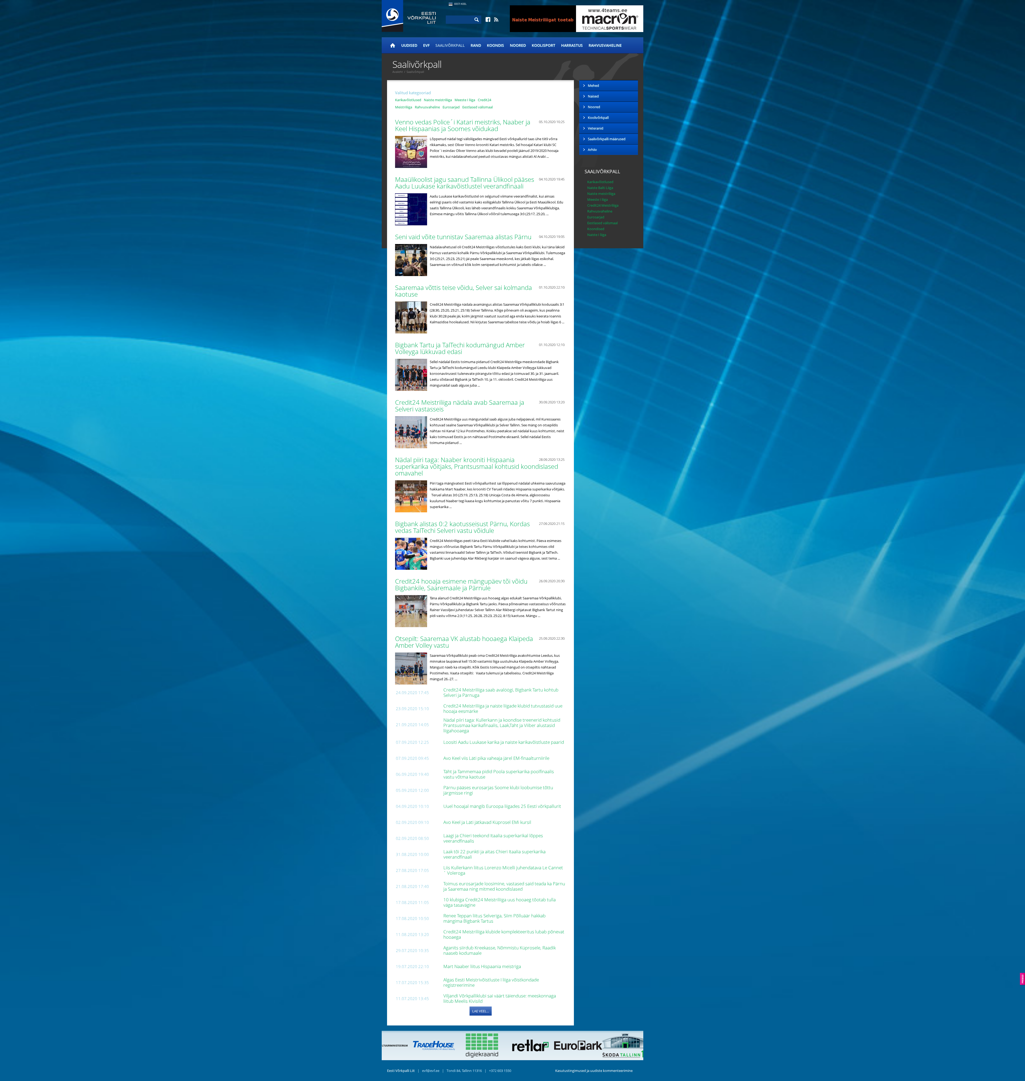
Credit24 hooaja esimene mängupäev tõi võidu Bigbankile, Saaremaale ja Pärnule (461, 584)
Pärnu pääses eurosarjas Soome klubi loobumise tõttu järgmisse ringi (498, 790)
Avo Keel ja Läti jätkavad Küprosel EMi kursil (487, 822)
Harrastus (572, 45)
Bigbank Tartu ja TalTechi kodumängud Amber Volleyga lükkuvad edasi (460, 348)
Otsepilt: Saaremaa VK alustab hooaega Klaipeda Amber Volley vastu (464, 642)
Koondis (495, 45)
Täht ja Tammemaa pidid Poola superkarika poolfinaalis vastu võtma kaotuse (498, 774)
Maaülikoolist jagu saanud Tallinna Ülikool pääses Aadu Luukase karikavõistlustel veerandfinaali (464, 182)
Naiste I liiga (596, 234)
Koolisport (543, 45)
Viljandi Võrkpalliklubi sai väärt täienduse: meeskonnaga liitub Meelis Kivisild (499, 998)
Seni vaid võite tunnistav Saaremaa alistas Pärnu (464, 236)
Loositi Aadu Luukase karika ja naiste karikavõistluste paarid (504, 742)
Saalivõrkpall (450, 45)
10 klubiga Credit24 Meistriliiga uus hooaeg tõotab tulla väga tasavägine (499, 902)
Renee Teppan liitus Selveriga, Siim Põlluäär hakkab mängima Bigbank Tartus (494, 918)
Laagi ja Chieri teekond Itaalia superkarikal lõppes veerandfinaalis (493, 838)
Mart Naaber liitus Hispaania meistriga (482, 966)
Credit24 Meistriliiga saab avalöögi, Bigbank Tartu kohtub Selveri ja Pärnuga (500, 692)
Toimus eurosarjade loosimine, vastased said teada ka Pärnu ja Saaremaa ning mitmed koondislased (504, 886)
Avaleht (397, 72)
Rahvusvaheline (605, 45)
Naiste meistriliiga (438, 99)
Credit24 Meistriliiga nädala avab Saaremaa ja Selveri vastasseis (459, 405)
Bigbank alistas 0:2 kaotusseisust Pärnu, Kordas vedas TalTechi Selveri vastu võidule (462, 527)
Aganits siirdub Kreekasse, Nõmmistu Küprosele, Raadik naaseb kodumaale (499, 950)
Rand (476, 45)
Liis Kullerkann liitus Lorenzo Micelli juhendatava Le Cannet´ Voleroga (503, 870)
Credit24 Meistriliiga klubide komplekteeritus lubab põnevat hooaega (503, 934)
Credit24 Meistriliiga (602, 205)
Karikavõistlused (408, 99)
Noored (518, 45)
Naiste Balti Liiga (600, 187)
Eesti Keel (460, 4)
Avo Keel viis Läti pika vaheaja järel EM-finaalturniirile (496, 758)
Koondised (595, 228)
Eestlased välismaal (477, 107)
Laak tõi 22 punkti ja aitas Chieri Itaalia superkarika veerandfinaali (494, 854)
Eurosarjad (451, 107)
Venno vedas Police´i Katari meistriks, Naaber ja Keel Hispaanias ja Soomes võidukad (462, 125)
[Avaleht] (392, 45)
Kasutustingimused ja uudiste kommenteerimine (594, 1070)
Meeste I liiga (465, 99)
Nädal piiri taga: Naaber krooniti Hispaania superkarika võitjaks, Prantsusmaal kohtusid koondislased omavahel (476, 466)
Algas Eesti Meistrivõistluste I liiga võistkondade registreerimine (491, 982)
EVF (426, 45)
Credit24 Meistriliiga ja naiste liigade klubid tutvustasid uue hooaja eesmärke (502, 708)
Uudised (409, 45)
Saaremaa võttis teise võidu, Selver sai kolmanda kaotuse (463, 290)
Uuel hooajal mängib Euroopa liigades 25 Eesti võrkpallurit (502, 806)
